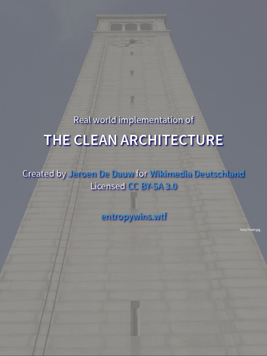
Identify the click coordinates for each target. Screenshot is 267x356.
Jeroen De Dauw (101, 174)
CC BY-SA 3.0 (152, 186)
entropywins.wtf (133, 216)
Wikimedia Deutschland (197, 174)
